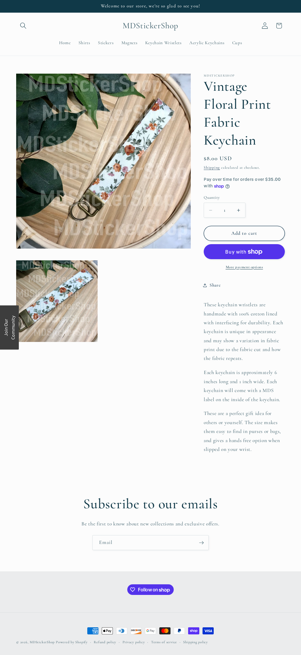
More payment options (244, 267)
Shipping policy (195, 642)
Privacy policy (134, 642)
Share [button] (215, 285)
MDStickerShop (42, 642)
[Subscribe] (201, 542)
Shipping (212, 167)
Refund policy (105, 642)
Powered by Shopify (72, 642)
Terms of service (164, 642)
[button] (23, 26)
